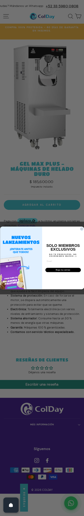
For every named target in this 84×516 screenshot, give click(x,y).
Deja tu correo (63, 270)
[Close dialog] (81, 229)
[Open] (11, 505)
